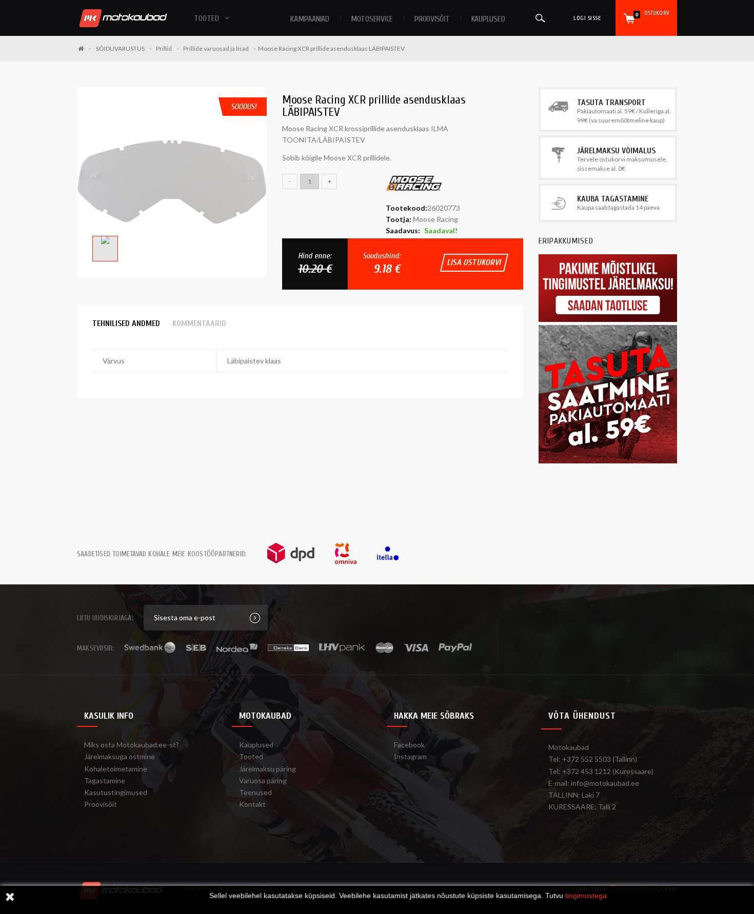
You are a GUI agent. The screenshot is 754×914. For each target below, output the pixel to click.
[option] (172, 182)
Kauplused (488, 19)
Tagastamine (104, 780)
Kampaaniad (309, 19)
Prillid (164, 48)
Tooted (251, 756)
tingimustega (586, 895)
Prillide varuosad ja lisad (216, 48)
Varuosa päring (263, 780)
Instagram (410, 756)
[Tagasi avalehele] (84, 48)
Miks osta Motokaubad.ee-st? (131, 744)
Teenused (255, 792)
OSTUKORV (652, 13)
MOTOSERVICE (372, 19)
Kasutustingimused (115, 792)
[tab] (126, 323)
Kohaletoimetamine (115, 768)
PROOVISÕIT (432, 19)
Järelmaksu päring (267, 768)
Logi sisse (587, 18)
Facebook (409, 744)
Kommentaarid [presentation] (199, 323)
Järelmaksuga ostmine (119, 756)
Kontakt (252, 804)
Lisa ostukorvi (474, 262)
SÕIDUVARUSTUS (120, 48)
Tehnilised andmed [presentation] (126, 323)
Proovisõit (100, 804)
